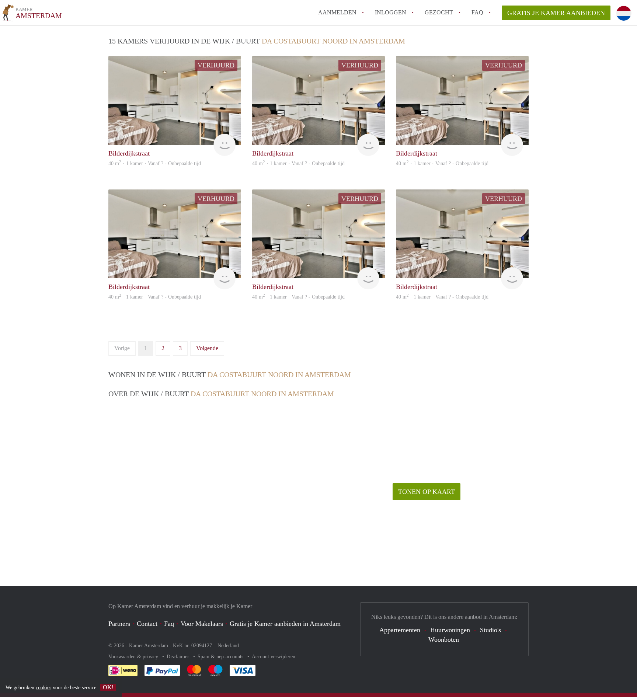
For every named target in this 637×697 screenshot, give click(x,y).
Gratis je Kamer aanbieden (556, 13)
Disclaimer (179, 656)
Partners (119, 623)
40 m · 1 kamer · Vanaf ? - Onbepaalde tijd (154, 163)
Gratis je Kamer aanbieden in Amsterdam (285, 623)
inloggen (390, 12)
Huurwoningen (450, 630)
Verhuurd (216, 65)
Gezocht (439, 12)
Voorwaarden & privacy (134, 656)
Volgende (207, 348)
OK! (108, 687)
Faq (169, 623)
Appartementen (399, 630)
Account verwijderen (273, 656)
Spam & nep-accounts (221, 656)
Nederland (228, 645)
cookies (43, 687)
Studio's (490, 630)
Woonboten (443, 639)
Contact (147, 623)
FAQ (477, 12)
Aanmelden (337, 12)
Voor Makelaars (202, 623)
